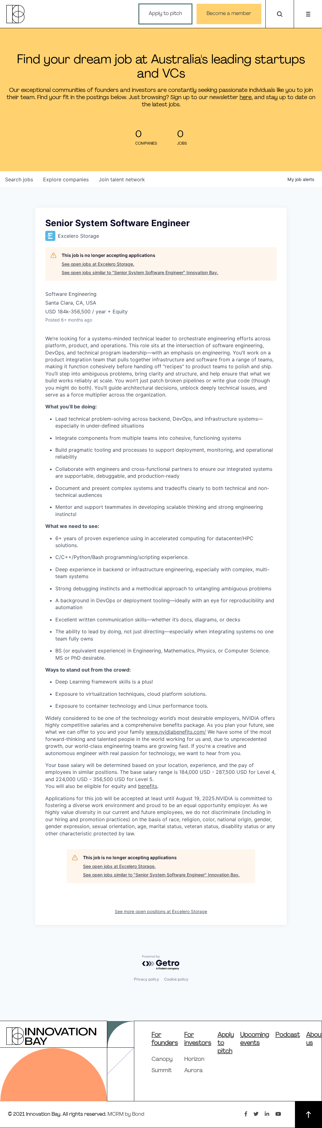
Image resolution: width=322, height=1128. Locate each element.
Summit (162, 1071)
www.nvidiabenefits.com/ (176, 732)
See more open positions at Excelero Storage (161, 911)
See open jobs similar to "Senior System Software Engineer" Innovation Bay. (140, 272)
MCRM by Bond (126, 1114)
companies (66, 179)
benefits (147, 786)
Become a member (229, 13)
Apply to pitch (165, 13)
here (246, 98)
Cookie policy (176, 979)
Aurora (193, 1071)
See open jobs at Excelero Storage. (98, 264)
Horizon (194, 1059)
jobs (19, 179)
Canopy (162, 1059)
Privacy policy (146, 979)
